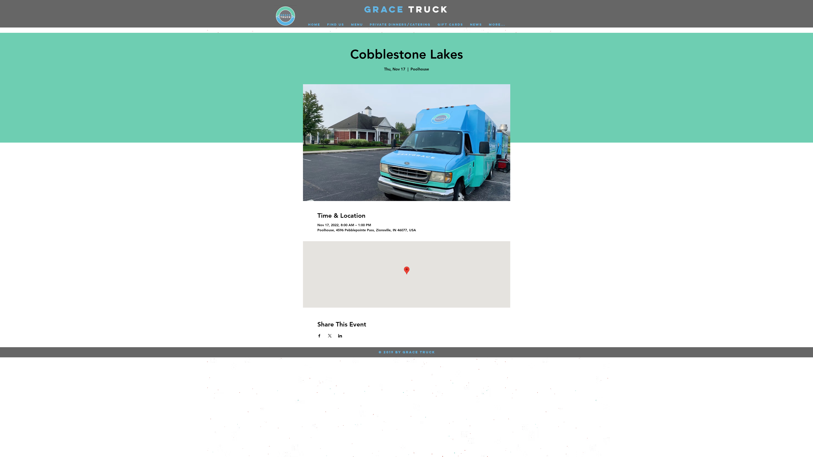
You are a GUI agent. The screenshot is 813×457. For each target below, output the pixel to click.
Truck (428, 9)
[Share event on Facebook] (319, 335)
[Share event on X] (330, 335)
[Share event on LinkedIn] (340, 335)
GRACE (386, 9)
